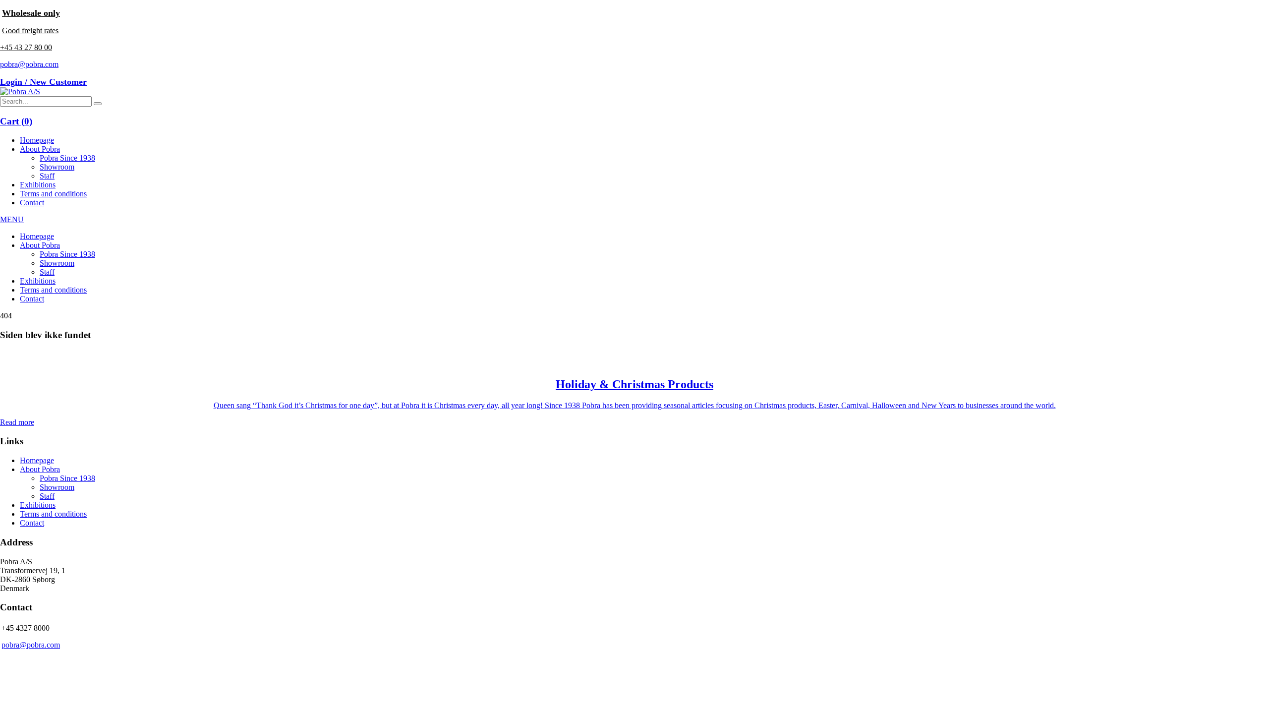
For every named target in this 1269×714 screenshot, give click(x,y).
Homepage (37, 140)
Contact (32, 202)
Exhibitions (38, 184)
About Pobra (40, 149)
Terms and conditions (53, 193)
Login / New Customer (43, 82)
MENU (12, 219)
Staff (47, 176)
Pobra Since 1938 (67, 158)
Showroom (57, 167)
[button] (98, 103)
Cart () (16, 121)
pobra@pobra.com (29, 64)
